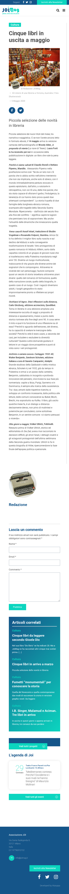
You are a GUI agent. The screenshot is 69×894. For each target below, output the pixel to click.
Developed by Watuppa (50, 885)
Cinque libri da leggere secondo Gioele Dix (28, 638)
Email (12, 557)
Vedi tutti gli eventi (34, 797)
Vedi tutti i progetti (28, 746)
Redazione (18, 504)
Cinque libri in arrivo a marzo (32, 664)
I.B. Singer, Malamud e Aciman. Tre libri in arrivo (34, 713)
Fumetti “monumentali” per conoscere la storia (31, 684)
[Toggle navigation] (64, 10)
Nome (12, 544)
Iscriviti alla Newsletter (52, 2)
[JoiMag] (10, 10)
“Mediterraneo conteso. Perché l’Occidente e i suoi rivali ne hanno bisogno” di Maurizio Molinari (39, 778)
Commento (15, 569)
